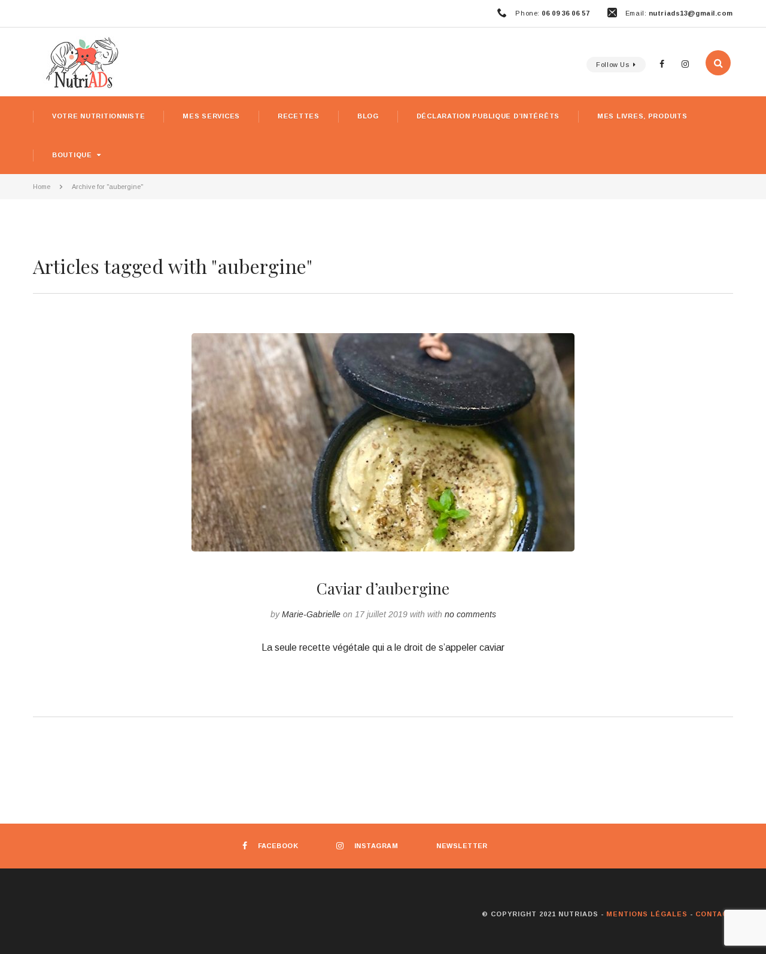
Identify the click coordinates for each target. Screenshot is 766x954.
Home (41, 186)
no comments (470, 614)
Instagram (376, 845)
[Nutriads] (383, 62)
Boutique (72, 155)
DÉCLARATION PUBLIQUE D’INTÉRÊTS (488, 116)
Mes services (211, 116)
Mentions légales (647, 914)
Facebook (278, 845)
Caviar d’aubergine (383, 588)
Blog (368, 116)
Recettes (299, 116)
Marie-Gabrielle (311, 614)
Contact (714, 914)
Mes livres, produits (642, 116)
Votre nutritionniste (98, 116)
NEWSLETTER (462, 845)
